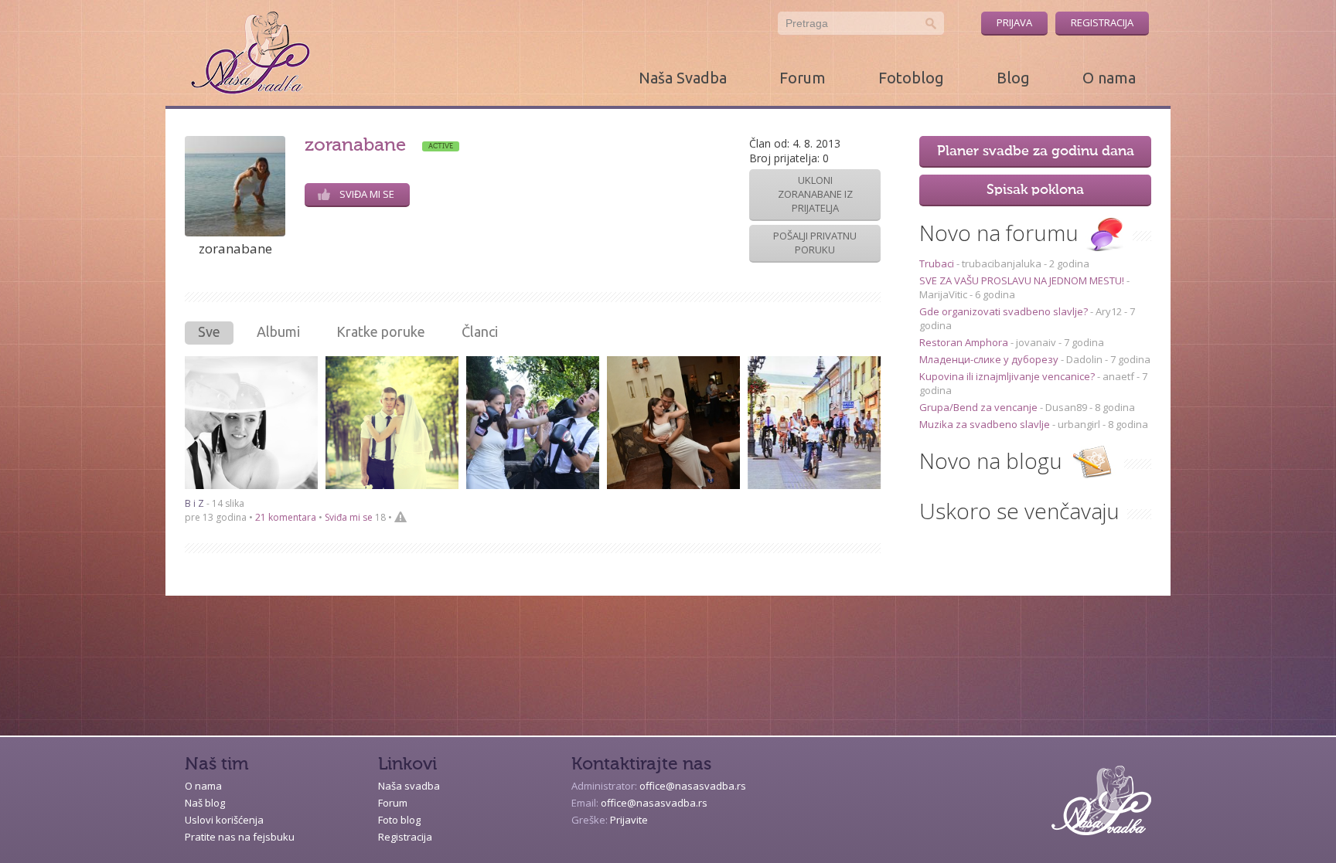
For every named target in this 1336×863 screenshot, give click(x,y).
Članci (480, 331)
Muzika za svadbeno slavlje (985, 424)
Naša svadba (409, 786)
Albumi (278, 331)
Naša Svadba (683, 78)
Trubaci (937, 263)
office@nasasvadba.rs (692, 786)
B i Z (194, 503)
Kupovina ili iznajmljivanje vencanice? (1008, 376)
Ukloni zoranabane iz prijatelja (815, 194)
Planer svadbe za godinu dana (1035, 151)
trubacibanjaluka (1001, 263)
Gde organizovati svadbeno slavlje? (1004, 311)
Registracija (1102, 22)
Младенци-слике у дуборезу (990, 359)
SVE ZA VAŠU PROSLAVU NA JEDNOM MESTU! (1022, 280)
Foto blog (399, 820)
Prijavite (629, 820)
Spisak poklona (1035, 190)
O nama (1109, 78)
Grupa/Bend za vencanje (979, 407)
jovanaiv (1036, 342)
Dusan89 (1066, 407)
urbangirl (1079, 424)
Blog (1013, 78)
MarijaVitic (943, 294)
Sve (209, 331)
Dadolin (1084, 359)
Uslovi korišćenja (224, 820)
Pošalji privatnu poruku (815, 243)
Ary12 (1109, 311)
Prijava (1014, 22)
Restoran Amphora (965, 342)
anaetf (1118, 376)
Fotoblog (911, 78)
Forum (802, 78)
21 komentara (285, 517)
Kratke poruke (380, 331)
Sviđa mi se (366, 194)
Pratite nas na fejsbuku (240, 837)
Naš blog (205, 803)
